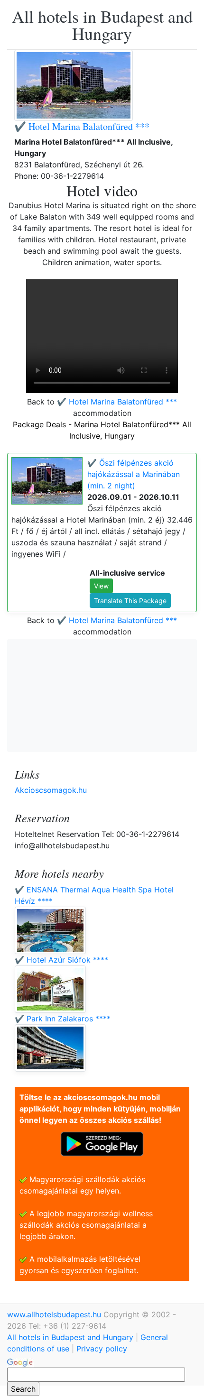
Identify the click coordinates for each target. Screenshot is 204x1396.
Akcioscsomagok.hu (51, 790)
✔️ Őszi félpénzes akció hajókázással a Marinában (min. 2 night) (133, 474)
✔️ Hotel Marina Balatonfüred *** (81, 126)
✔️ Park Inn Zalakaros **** (63, 1018)
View (101, 586)
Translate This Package (130, 601)
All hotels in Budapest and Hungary (102, 25)
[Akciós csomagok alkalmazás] (102, 1143)
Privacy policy (101, 1348)
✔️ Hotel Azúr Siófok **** (61, 959)
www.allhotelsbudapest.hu (55, 1314)
